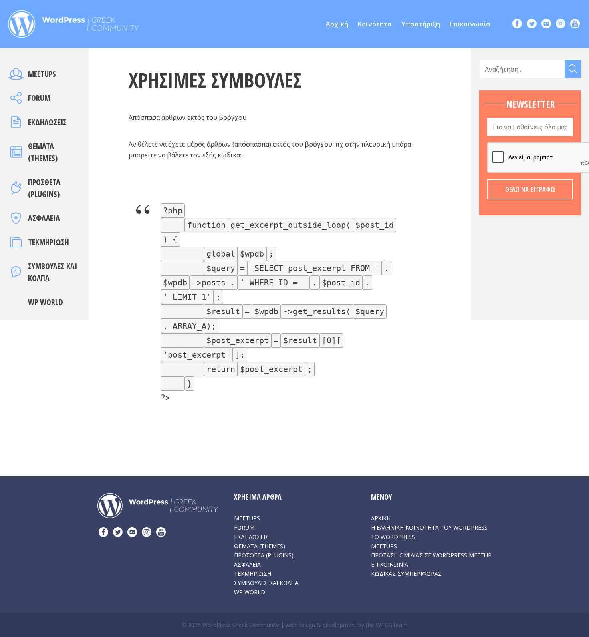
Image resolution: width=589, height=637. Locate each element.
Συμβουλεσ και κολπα (266, 583)
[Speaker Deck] (546, 24)
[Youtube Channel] (575, 24)
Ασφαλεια (44, 218)
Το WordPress (393, 537)
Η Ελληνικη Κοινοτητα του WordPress (429, 527)
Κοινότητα (375, 24)
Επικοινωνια (389, 564)
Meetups (42, 73)
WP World (45, 302)
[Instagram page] (561, 24)
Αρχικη (381, 518)
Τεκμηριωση (48, 242)
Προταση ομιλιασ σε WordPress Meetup (431, 555)
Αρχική (337, 24)
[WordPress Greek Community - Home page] (73, 21)
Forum (39, 97)
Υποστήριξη (420, 24)
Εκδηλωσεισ (47, 122)
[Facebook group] (517, 24)
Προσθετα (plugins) (264, 555)
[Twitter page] (532, 24)
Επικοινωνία (470, 24)
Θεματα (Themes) (259, 546)
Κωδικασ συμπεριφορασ (406, 573)
